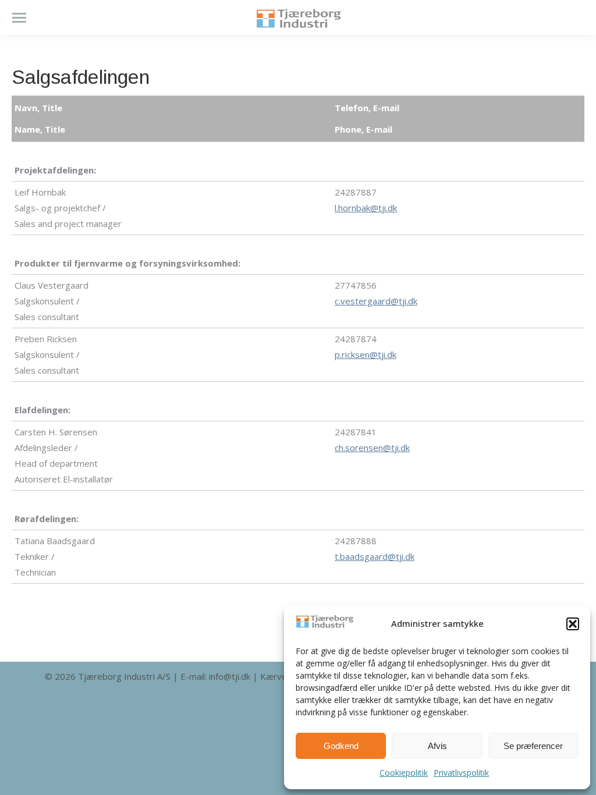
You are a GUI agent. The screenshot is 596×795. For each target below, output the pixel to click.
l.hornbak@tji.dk (366, 208)
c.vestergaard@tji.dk (376, 301)
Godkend (341, 746)
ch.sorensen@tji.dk (372, 447)
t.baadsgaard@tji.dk (374, 556)
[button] (573, 624)
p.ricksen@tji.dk (365, 354)
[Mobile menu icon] (19, 17)
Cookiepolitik (403, 772)
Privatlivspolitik (461, 772)
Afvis (437, 746)
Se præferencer (533, 746)
